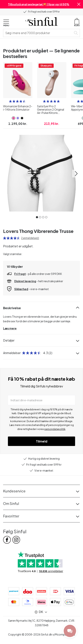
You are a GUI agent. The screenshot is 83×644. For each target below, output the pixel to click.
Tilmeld (41, 441)
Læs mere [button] (10, 328)
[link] (13, 118)
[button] (78, 4)
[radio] (10, 101)
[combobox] (38, 33)
